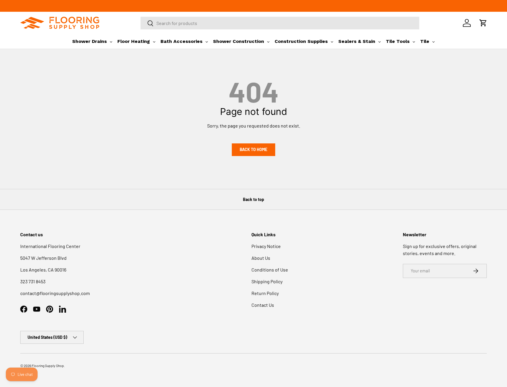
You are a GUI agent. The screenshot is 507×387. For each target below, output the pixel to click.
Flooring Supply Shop (48, 365)
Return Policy (265, 293)
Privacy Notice (266, 246)
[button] (483, 22)
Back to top (253, 199)
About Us (260, 258)
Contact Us (262, 305)
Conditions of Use (269, 269)
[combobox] (280, 23)
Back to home (253, 149)
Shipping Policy (267, 281)
